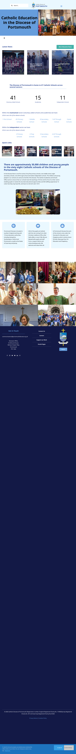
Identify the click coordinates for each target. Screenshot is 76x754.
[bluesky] (12, 355)
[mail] (19, 355)
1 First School (7, 119)
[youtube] (14, 355)
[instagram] (9, 355)
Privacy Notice (33, 718)
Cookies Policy (43, 718)
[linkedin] (17, 355)
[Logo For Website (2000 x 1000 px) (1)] (39, 2)
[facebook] (7, 355)
